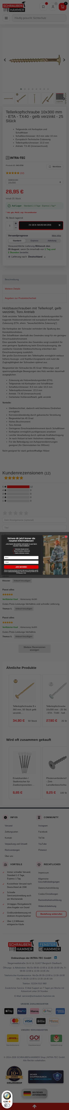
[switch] (7, 1105)
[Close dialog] (66, 536)
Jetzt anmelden (21, 567)
